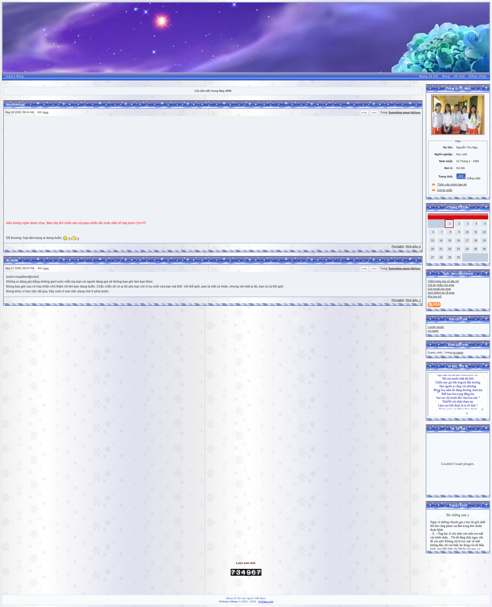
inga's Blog (15, 76)
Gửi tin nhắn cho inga (441, 284)
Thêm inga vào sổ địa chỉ (443, 281)
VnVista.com (265, 601)
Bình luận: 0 (413, 246)
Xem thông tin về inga (441, 292)
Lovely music (436, 326)
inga (45, 112)
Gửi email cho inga (439, 288)
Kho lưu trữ (435, 296)
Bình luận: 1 (413, 300)
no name (433, 330)
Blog (446, 76)
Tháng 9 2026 (458, 207)
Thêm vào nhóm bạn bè (452, 184)
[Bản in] (374, 114)
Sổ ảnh (459, 76)
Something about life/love (405, 112)
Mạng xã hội (428, 76)
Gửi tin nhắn (444, 190)
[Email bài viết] (364, 114)
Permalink (398, 246)
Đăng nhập (477, 76)
